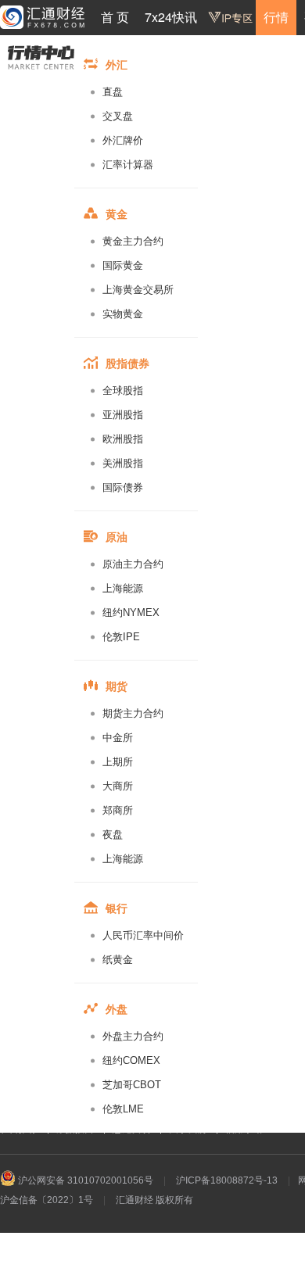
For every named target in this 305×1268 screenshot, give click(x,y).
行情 (276, 17)
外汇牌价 (122, 140)
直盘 (112, 92)
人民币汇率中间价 (143, 935)
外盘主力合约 (132, 1036)
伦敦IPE (121, 637)
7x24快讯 (171, 17)
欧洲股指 (122, 439)
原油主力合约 (132, 564)
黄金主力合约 (132, 241)
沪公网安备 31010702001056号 (84, 1180)
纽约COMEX (131, 1060)
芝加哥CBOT (131, 1085)
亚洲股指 (122, 415)
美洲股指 (122, 463)
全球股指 (122, 390)
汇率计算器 (127, 164)
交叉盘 (117, 116)
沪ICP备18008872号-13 (227, 1180)
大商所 (117, 786)
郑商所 (117, 810)
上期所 (117, 762)
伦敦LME (123, 1109)
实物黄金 (122, 314)
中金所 (117, 737)
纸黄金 (117, 959)
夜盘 (112, 834)
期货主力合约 (132, 713)
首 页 (115, 17)
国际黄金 (122, 265)
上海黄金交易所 (138, 290)
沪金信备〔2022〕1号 (46, 1200)
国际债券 (122, 487)
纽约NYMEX (131, 612)
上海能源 (122, 588)
